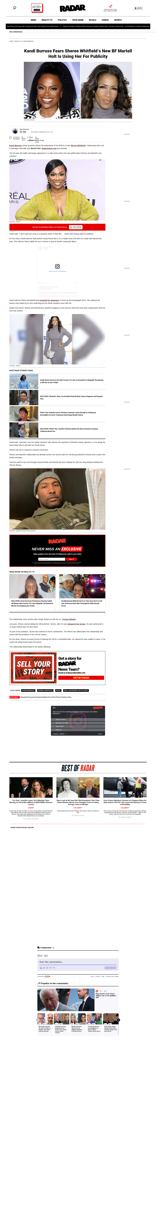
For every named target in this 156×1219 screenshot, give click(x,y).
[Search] (14, 9)
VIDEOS (105, 20)
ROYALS (92, 20)
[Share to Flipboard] (30, 137)
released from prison (76, 624)
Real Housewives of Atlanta (76, 690)
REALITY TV (47, 20)
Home (11, 41)
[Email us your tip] (37, 12)
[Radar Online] (72, 8)
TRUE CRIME (78, 20)
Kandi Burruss (28, 41)
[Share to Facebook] (16, 137)
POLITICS (62, 20)
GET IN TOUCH (81, 677)
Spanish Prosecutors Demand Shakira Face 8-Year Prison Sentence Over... (46, 697)
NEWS (33, 20)
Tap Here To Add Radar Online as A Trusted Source (49, 227)
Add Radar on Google (37, 140)
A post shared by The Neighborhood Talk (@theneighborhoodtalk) (57, 293)
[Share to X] (23, 137)
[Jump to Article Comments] (10, 137)
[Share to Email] (37, 137)
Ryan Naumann (24, 129)
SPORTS (118, 20)
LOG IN (139, 8)
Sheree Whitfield (45, 690)
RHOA (58, 690)
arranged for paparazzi (49, 300)
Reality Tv (18, 41)
